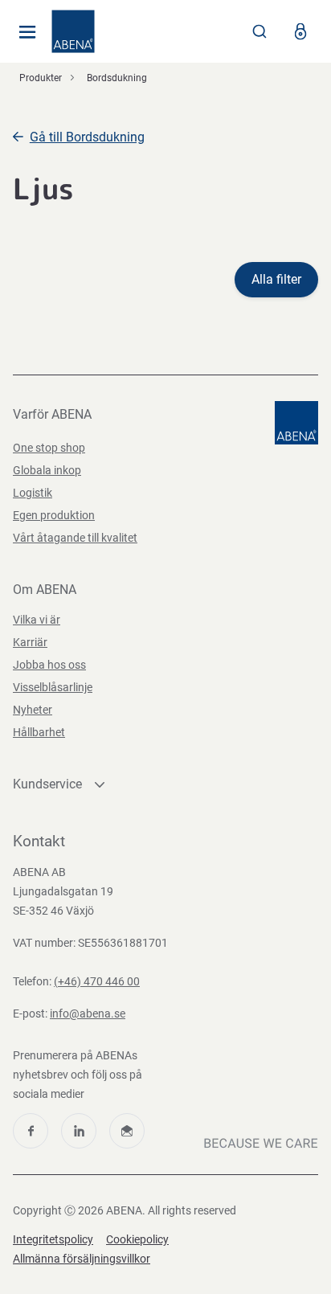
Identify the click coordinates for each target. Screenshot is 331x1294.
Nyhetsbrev (127, 1131)
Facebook (30, 1131)
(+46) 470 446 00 (97, 981)
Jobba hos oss (49, 664)
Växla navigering (27, 31)
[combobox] (259, 31)
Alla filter (276, 279)
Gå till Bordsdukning (87, 137)
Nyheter (32, 709)
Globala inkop (47, 470)
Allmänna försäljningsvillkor (81, 1258)
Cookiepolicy (137, 1239)
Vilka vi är (36, 619)
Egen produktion (54, 515)
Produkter (40, 78)
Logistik (32, 492)
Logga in (300, 31)
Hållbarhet (39, 732)
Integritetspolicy (53, 1239)
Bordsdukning (117, 78)
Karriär (30, 642)
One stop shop (49, 447)
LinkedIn (78, 1131)
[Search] (259, 31)
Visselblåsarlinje (52, 687)
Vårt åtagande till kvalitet (75, 537)
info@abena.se (87, 1013)
